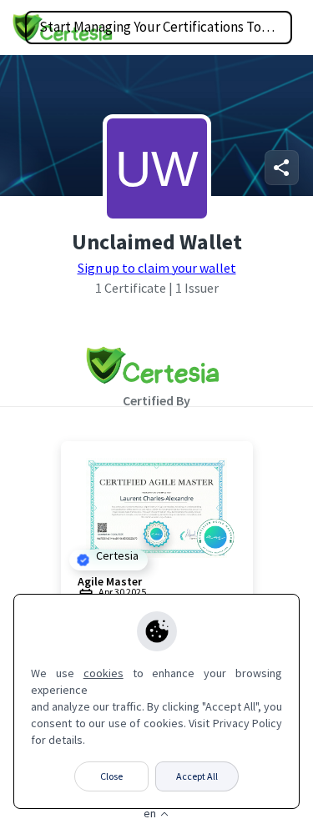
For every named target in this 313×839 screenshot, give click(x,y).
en (150, 813)
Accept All (197, 776)
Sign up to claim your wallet (157, 267)
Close (111, 776)
